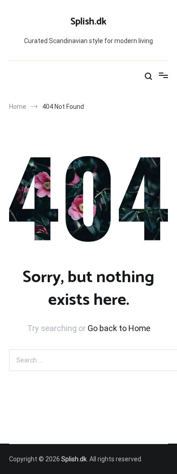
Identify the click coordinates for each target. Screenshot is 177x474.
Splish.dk (88, 21)
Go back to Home (119, 328)
